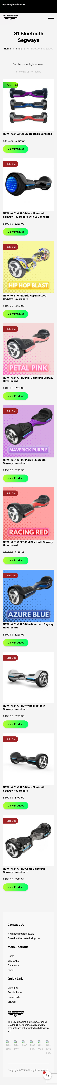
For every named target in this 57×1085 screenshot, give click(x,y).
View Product (16, 148)
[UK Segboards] (10, 17)
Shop (19, 48)
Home (7, 48)
